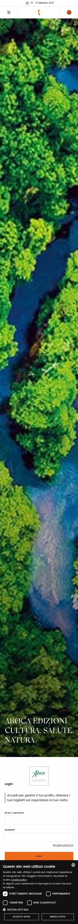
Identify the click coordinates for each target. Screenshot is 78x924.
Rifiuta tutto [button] (57, 916)
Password (9, 829)
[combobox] (73, 865)
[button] (39, 909)
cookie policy (19, 880)
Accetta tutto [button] (21, 916)
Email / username (14, 812)
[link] (69, 12)
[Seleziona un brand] (39, 12)
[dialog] (39, 892)
